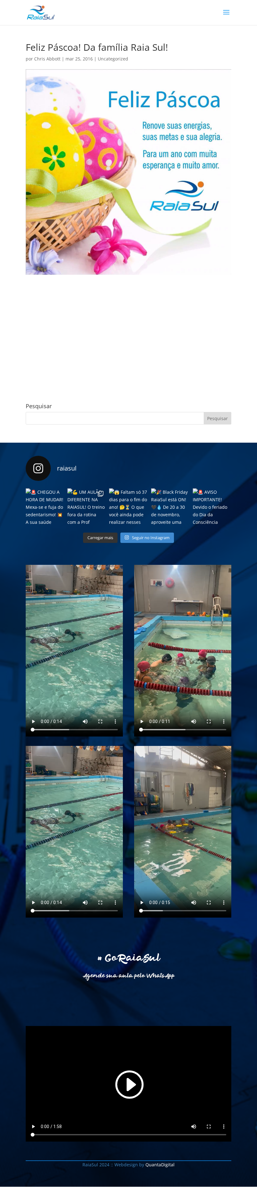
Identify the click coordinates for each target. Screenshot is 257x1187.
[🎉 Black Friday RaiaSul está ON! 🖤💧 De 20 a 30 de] (170, 507)
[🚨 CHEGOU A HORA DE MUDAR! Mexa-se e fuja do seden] (45, 507)
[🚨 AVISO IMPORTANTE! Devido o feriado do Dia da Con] (212, 507)
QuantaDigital (159, 1165)
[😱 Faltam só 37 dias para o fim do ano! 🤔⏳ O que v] (128, 507)
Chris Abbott (47, 59)
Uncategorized (113, 59)
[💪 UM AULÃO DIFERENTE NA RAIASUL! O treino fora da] (86, 507)
